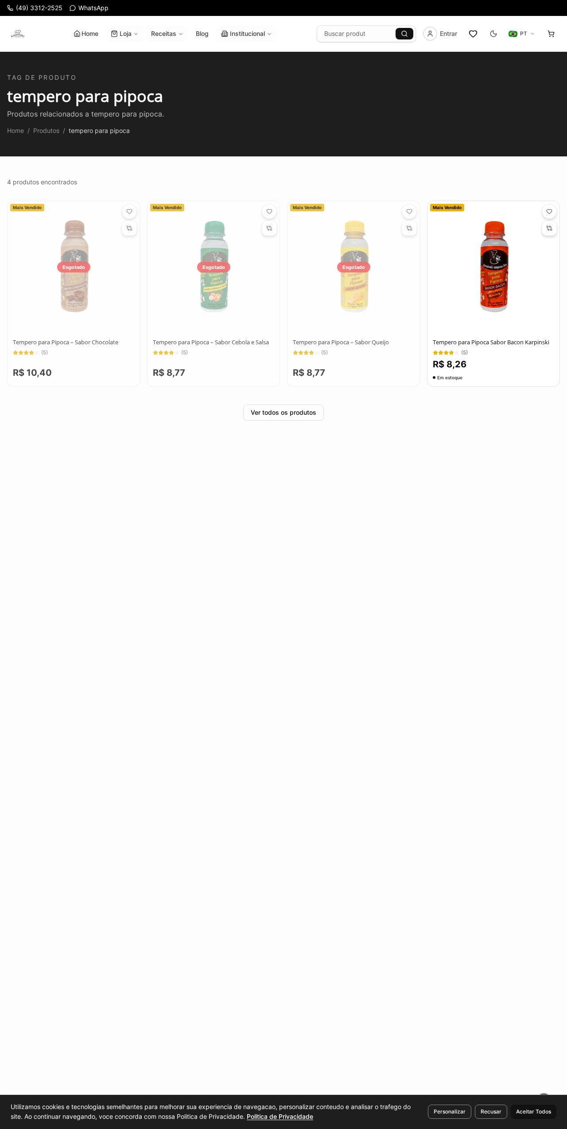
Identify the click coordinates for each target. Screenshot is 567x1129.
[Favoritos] (473, 34)
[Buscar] (404, 33)
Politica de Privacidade (280, 1116)
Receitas (163, 33)
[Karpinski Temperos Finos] (17, 33)
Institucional (247, 33)
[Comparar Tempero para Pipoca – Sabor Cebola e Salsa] (269, 228)
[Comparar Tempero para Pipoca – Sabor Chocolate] (129, 228)
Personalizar (450, 1111)
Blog (202, 33)
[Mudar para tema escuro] (493, 34)
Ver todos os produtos (283, 412)
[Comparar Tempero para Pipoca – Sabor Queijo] (409, 228)
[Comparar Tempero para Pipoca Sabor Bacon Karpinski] (549, 228)
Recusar (491, 1111)
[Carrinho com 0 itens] (551, 34)
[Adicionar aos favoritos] (129, 211)
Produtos (46, 130)
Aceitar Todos (533, 1111)
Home (90, 33)
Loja (126, 33)
